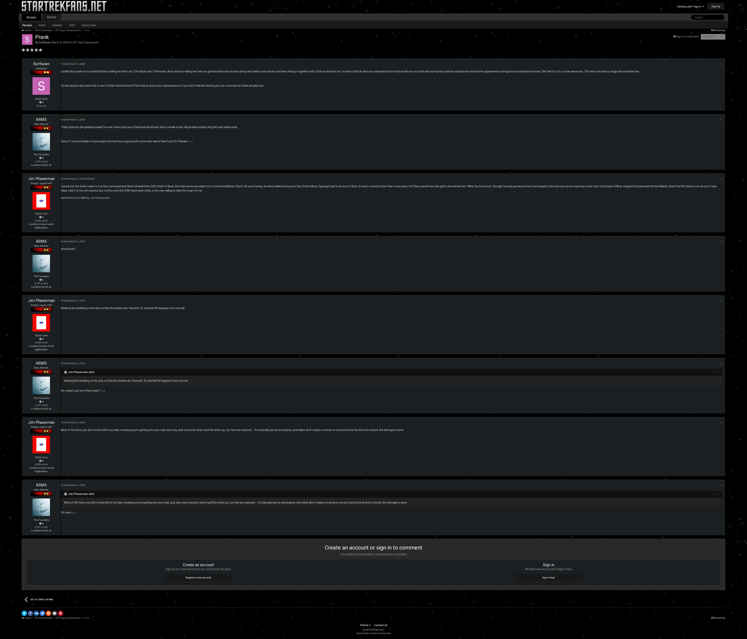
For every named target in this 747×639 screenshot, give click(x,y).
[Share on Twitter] (24, 613)
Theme (364, 625)
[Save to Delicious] (42, 613)
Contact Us (381, 625)
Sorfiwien (45, 42)
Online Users (89, 25)
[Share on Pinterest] (60, 613)
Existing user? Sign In (689, 6)
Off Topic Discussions (85, 42)
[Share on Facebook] (30, 613)
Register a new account (198, 577)
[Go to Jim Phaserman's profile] (41, 201)
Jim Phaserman (41, 178)
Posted (73, 63)
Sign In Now (548, 577)
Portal (42, 25)
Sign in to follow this (687, 36)
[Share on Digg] (36, 613)
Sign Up (715, 6)
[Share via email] (54, 613)
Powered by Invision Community (373, 633)
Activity (51, 17)
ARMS (41, 119)
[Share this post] (721, 64)
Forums (27, 25)
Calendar (57, 25)
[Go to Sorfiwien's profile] (27, 39)
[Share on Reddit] (48, 613)
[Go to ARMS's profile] (41, 141)
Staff (72, 25)
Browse (31, 17)
